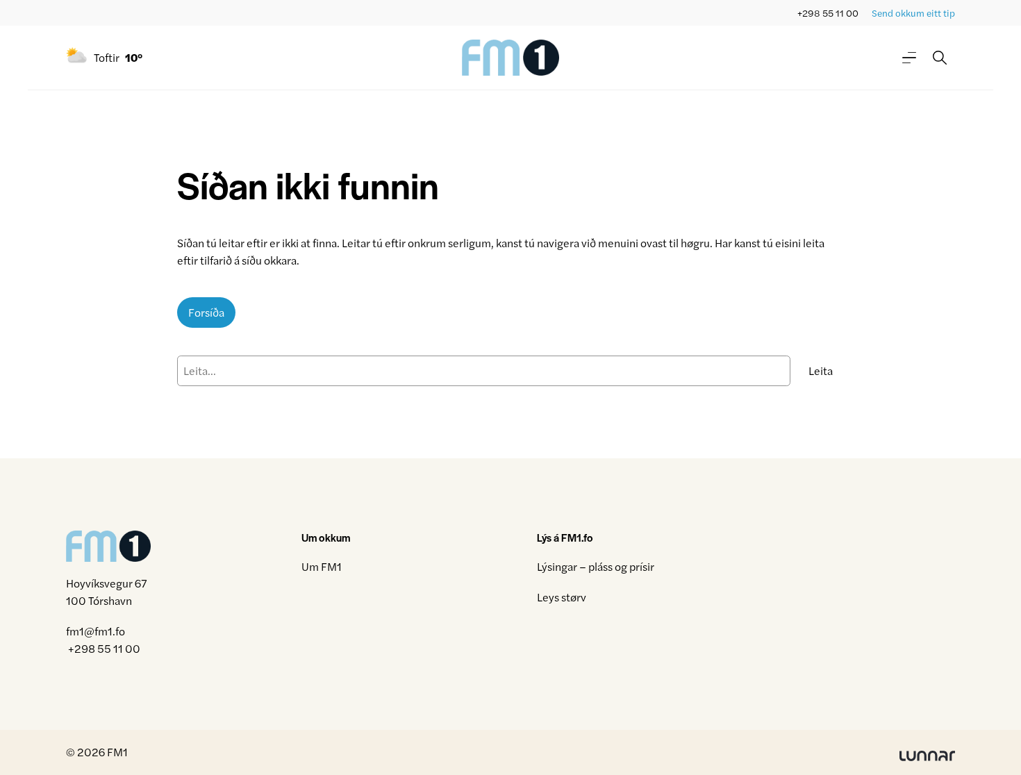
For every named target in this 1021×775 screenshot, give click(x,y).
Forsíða (206, 312)
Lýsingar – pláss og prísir (595, 566)
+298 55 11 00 (827, 12)
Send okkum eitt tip (913, 12)
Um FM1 (321, 566)
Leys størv (561, 597)
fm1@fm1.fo (95, 631)
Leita (820, 370)
